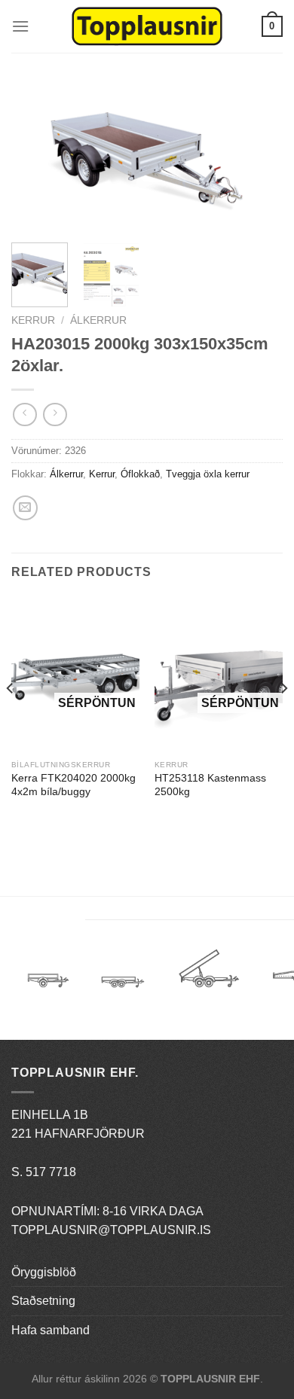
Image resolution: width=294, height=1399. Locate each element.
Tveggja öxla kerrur (208, 474)
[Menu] (20, 26)
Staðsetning (43, 1300)
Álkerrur (98, 320)
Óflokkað (140, 474)
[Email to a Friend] (25, 507)
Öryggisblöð (43, 1272)
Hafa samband (50, 1330)
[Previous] (35, 157)
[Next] (258, 157)
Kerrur (33, 320)
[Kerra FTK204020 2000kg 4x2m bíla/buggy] (75, 675)
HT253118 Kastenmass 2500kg (210, 785)
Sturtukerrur (208, 974)
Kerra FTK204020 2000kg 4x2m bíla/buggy (73, 785)
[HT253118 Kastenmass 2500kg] (219, 675)
